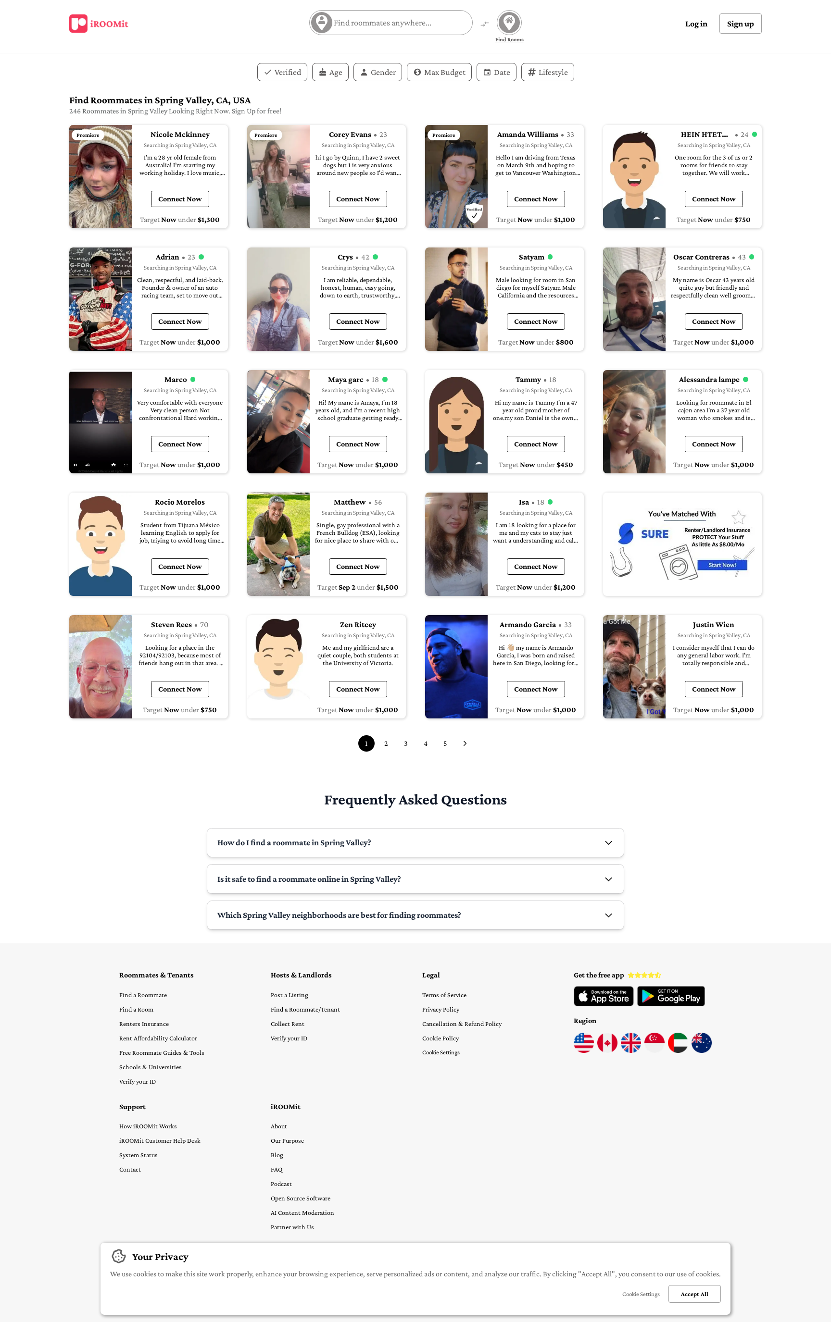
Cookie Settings (441, 1052)
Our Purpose (287, 1140)
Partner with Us (292, 1227)
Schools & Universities (150, 1067)
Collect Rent (287, 1023)
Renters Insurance (144, 1023)
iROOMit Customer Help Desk (160, 1140)
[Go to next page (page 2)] (465, 743)
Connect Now (180, 199)
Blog (277, 1155)
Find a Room (136, 1009)
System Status (138, 1155)
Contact (130, 1169)
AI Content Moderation (302, 1212)
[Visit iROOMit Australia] (702, 1050)
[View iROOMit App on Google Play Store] (671, 1004)
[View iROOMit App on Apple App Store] (604, 1004)
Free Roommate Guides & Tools (161, 1052)
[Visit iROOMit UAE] (678, 1050)
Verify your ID (137, 1081)
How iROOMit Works (148, 1126)
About (279, 1126)
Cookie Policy (440, 1038)
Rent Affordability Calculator (158, 1038)
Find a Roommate (143, 995)
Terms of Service (444, 995)
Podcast (281, 1183)
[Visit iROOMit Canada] (607, 1050)
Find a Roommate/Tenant (305, 1009)
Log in (696, 23)
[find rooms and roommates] (484, 24)
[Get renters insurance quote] (682, 544)
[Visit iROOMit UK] (631, 1050)
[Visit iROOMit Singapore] (654, 1050)
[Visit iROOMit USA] (584, 1050)
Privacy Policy (440, 1009)
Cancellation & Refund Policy (462, 1023)
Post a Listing (289, 995)
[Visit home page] (98, 23)
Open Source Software (300, 1198)
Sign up (740, 23)
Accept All (694, 1293)
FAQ (276, 1169)
